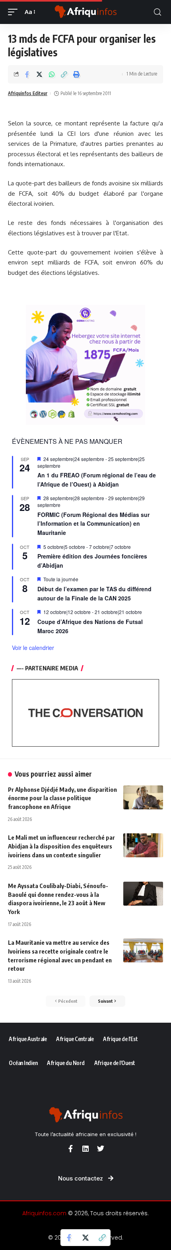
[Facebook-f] (70, 1148)
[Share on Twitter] (39, 74)
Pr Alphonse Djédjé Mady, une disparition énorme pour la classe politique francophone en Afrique (62, 798)
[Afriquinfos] (85, 12)
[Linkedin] (85, 1148)
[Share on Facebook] (27, 74)
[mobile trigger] (14, 12)
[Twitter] (100, 1148)
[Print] (76, 74)
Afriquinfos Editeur (27, 93)
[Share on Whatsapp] (51, 74)
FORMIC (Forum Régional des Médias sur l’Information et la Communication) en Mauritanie (93, 524)
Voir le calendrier (33, 648)
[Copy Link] (64, 74)
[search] (157, 12)
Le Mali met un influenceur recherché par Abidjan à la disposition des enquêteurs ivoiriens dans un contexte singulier (61, 846)
